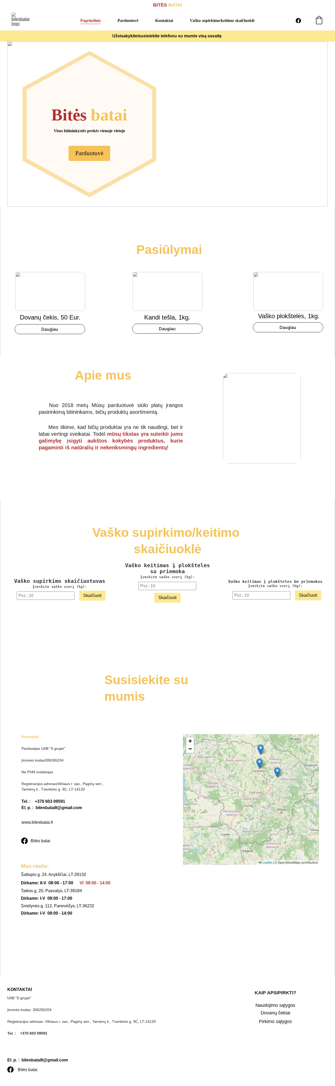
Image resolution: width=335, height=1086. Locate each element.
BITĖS (160, 5)
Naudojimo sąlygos (275, 1005)
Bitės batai (40, 841)
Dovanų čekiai (275, 1012)
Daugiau (49, 329)
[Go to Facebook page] (298, 20)
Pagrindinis (90, 20)
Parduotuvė (128, 20)
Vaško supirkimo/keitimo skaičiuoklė (222, 20)
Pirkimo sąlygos (275, 1021)
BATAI (174, 5)
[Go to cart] (319, 21)
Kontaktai (164, 20)
